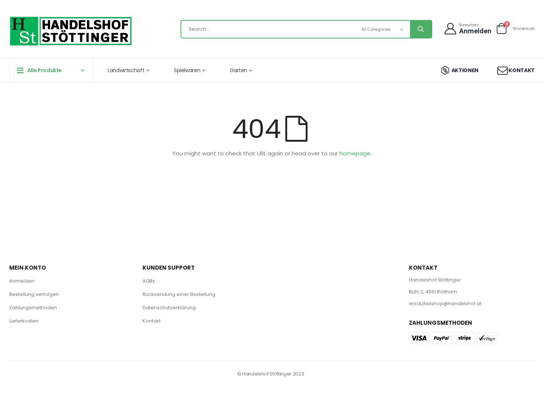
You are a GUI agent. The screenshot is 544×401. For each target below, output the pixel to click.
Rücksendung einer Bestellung (178, 294)
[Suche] (420, 29)
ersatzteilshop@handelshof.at (445, 303)
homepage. (355, 153)
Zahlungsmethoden (33, 307)
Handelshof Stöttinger (435, 279)
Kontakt (151, 320)
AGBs (148, 280)
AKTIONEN (464, 70)
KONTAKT (521, 70)
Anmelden (21, 280)
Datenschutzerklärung (169, 307)
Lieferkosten (23, 320)
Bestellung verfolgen (34, 294)
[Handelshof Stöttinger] (71, 31)
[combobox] (306, 29)
